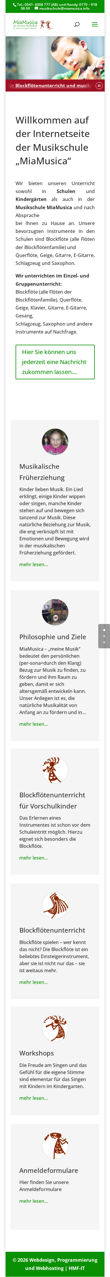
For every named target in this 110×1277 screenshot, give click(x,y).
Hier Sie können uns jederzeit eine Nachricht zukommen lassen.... (54, 362)
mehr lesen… (33, 564)
